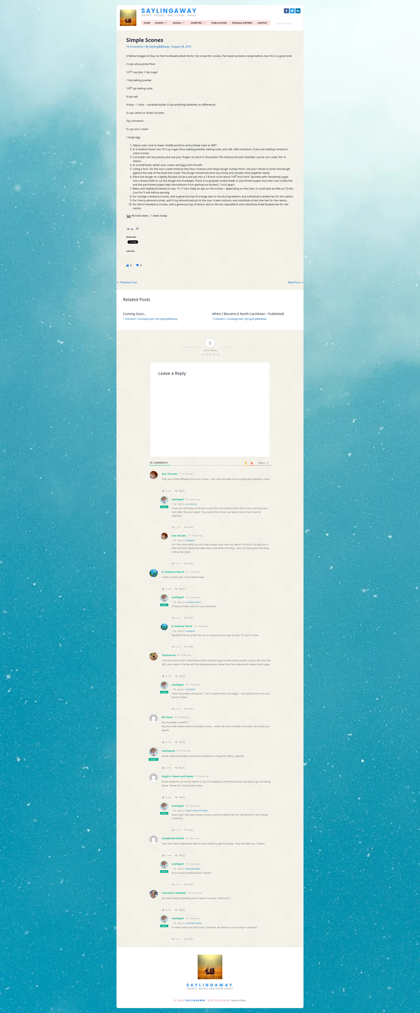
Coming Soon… (134, 314)
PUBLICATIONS (219, 23)
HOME (147, 23)
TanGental (169, 655)
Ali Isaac (167, 717)
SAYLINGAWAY (169, 10)
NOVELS (177, 23)
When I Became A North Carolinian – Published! (248, 314)
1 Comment (129, 318)
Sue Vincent (170, 473)
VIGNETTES (196, 23)
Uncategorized (146, 318)
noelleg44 (178, 499)
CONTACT (262, 23)
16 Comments (134, 46)
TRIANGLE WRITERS (242, 23)
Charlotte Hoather (174, 892)
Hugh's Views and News (177, 776)
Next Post (295, 282)
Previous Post (127, 282)
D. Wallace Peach (173, 571)
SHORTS (159, 23)
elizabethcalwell (173, 838)
